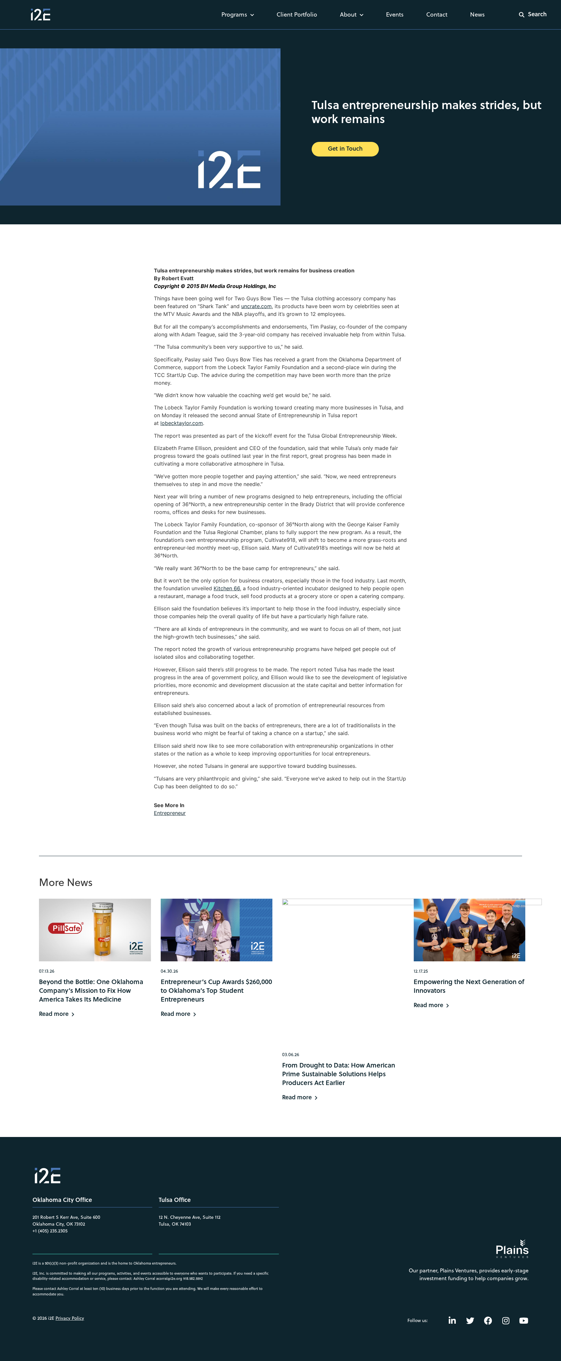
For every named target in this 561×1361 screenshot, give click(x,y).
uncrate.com (256, 306)
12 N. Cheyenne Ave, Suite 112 (189, 1217)
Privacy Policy (70, 1318)
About (348, 14)
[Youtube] (524, 1320)
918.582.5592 (193, 1278)
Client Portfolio (297, 14)
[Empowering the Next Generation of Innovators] (470, 930)
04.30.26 (169, 971)
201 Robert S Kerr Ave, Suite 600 (66, 1217)
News (477, 14)
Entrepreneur (170, 813)
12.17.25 (421, 971)
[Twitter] (470, 1320)
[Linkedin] (452, 1320)
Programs (234, 14)
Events (395, 14)
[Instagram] (506, 1320)
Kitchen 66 (227, 588)
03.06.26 (290, 1054)
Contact (436, 14)
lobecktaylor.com (181, 423)
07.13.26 (46, 971)
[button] (529, 14)
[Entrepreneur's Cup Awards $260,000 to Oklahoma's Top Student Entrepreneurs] (217, 930)
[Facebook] (488, 1320)
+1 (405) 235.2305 (50, 1231)
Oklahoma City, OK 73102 (58, 1224)
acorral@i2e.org (169, 1278)
